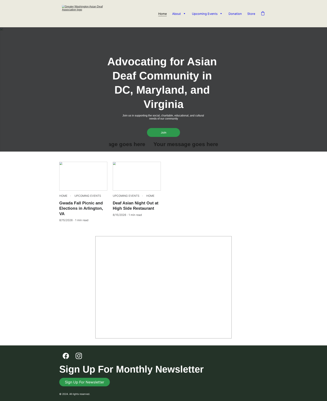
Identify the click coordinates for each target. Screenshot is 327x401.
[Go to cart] (263, 13)
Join (163, 132)
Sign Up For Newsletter (84, 382)
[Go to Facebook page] (66, 356)
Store (251, 14)
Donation (235, 14)
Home (162, 14)
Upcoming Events (204, 14)
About (176, 14)
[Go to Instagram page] (79, 356)
